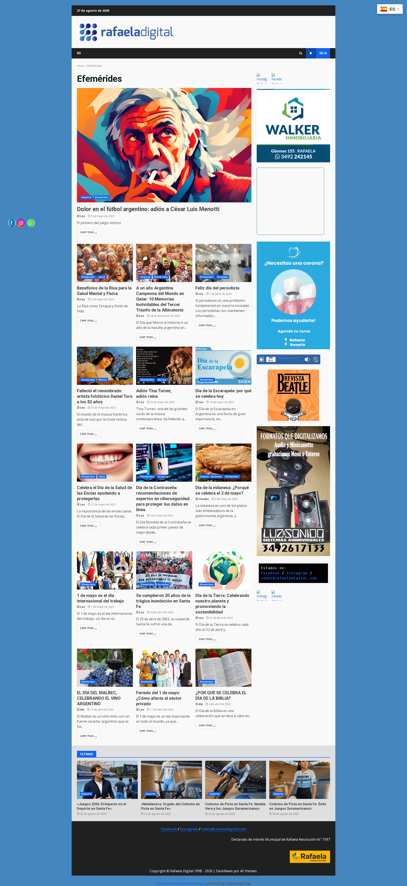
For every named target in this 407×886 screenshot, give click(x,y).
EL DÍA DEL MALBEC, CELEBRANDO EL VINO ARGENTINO (105, 668)
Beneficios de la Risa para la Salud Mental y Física (105, 263)
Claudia (204, 499)
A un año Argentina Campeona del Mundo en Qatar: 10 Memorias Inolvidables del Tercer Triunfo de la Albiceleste (164, 263)
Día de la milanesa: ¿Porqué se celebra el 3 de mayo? (223, 463)
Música (103, 379)
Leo (82, 216)
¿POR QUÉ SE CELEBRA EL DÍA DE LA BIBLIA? (223, 668)
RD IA (323, 53)
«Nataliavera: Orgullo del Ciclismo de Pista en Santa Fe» (171, 780)
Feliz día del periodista (223, 263)
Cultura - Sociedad (211, 476)
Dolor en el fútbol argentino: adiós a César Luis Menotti (164, 145)
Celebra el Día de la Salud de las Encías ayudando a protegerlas (105, 463)
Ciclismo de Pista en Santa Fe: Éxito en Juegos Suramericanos (299, 780)
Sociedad (222, 276)
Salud (102, 276)
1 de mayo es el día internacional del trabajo (105, 570)
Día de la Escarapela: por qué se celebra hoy (223, 366)
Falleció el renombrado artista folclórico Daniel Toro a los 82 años (105, 366)
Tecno (161, 476)
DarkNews (224, 871)
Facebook (270, 573)
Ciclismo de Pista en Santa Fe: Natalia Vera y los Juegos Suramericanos (235, 780)
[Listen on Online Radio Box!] (316, 359)
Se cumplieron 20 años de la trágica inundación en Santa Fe (164, 570)
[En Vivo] (261, 359)
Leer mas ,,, (88, 232)
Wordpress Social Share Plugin (181, 883)
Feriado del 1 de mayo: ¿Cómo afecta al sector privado (164, 668)
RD (79, 53)
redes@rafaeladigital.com (289, 578)
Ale (82, 709)
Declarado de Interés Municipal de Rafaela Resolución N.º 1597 (280, 839)
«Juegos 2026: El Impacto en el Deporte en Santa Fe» (107, 780)
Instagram (297, 573)
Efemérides (102, 197)
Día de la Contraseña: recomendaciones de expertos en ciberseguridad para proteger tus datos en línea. (164, 463)
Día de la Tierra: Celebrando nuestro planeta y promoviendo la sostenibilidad (223, 570)
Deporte (86, 197)
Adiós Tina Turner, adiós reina (164, 366)
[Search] (300, 53)
